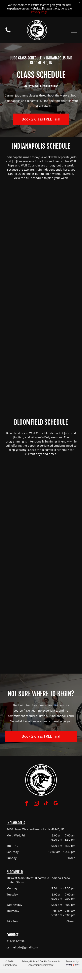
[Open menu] (74, 30)
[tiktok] (46, 804)
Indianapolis (16, 823)
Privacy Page (39, 12)
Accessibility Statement (40, 965)
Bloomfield (15, 872)
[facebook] (26, 804)
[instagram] (36, 804)
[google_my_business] (55, 804)
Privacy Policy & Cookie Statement (40, 961)
